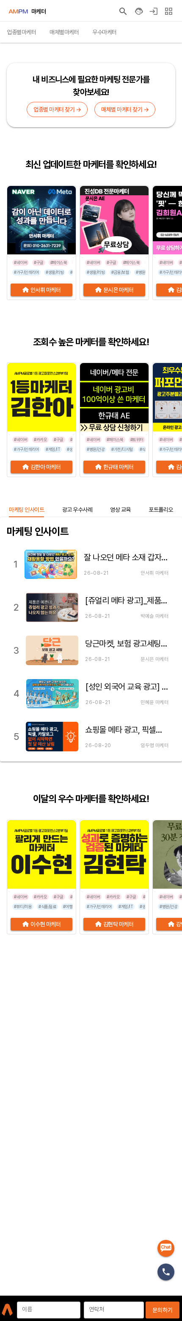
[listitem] (91, 564)
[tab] (21, 32)
